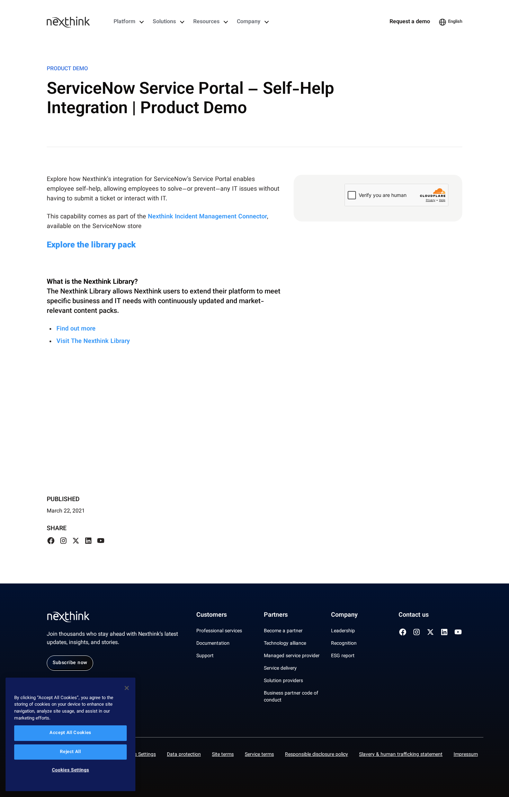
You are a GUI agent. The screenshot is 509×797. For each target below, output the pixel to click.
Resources (206, 22)
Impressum (466, 754)
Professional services (219, 631)
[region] (70, 734)
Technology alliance (285, 643)
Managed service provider (292, 656)
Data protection (184, 754)
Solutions (164, 22)
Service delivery (280, 668)
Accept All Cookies (70, 733)
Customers (211, 615)
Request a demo (410, 22)
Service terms (259, 754)
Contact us (414, 615)
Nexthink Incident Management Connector (207, 217)
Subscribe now (70, 663)
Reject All (70, 752)
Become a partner (283, 631)
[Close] (126, 688)
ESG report (343, 656)
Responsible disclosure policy (316, 754)
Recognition (344, 643)
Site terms (223, 754)
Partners (276, 615)
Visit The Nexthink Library (94, 341)
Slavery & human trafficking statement (401, 754)
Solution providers (283, 681)
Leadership (343, 631)
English (455, 21)
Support (205, 656)
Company (248, 22)
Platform (124, 22)
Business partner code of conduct (291, 697)
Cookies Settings (138, 754)
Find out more (76, 329)
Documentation (213, 643)
